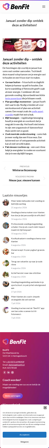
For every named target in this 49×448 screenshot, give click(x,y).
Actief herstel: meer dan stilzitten (26, 273)
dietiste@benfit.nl (16, 365)
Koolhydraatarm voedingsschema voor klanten (28, 240)
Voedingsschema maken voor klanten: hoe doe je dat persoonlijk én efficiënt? (28, 214)
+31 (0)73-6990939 (15, 362)
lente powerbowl (13, 98)
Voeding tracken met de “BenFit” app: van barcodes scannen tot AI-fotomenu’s (28, 311)
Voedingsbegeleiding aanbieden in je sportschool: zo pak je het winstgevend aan (28, 285)
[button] (45, 407)
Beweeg (8, 41)
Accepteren (24, 435)
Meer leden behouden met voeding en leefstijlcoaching (28, 202)
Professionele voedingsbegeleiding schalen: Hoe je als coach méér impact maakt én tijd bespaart (28, 227)
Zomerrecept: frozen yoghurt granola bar (27, 251)
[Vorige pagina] (6, 202)
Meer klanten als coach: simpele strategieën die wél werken (25, 298)
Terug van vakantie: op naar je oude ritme (26, 263)
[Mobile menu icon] (43, 6)
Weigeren (25, 442)
